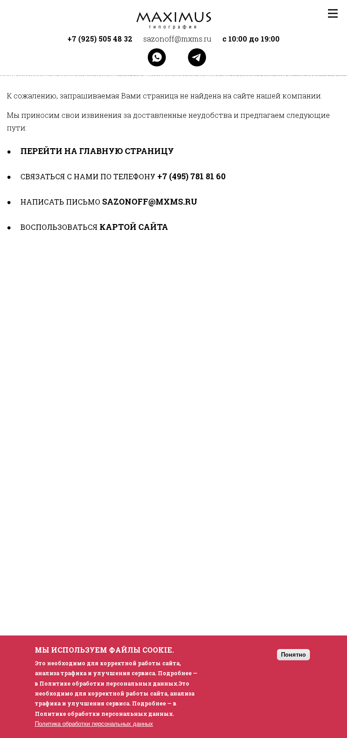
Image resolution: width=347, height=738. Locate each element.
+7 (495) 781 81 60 (191, 176)
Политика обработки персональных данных (94, 723)
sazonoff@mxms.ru (149, 201)
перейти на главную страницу (97, 150)
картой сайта (133, 226)
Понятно (293, 654)
